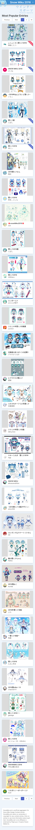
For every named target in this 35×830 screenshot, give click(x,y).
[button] (33, 2)
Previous (7, 20)
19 (31, 20)
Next (16, 20)
